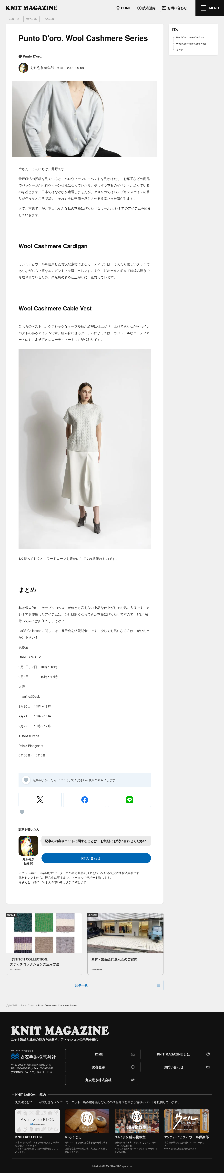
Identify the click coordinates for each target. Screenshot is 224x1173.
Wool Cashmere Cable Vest (191, 43)
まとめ (179, 49)
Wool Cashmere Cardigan (190, 37)
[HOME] (31, 8)
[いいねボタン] (26, 780)
